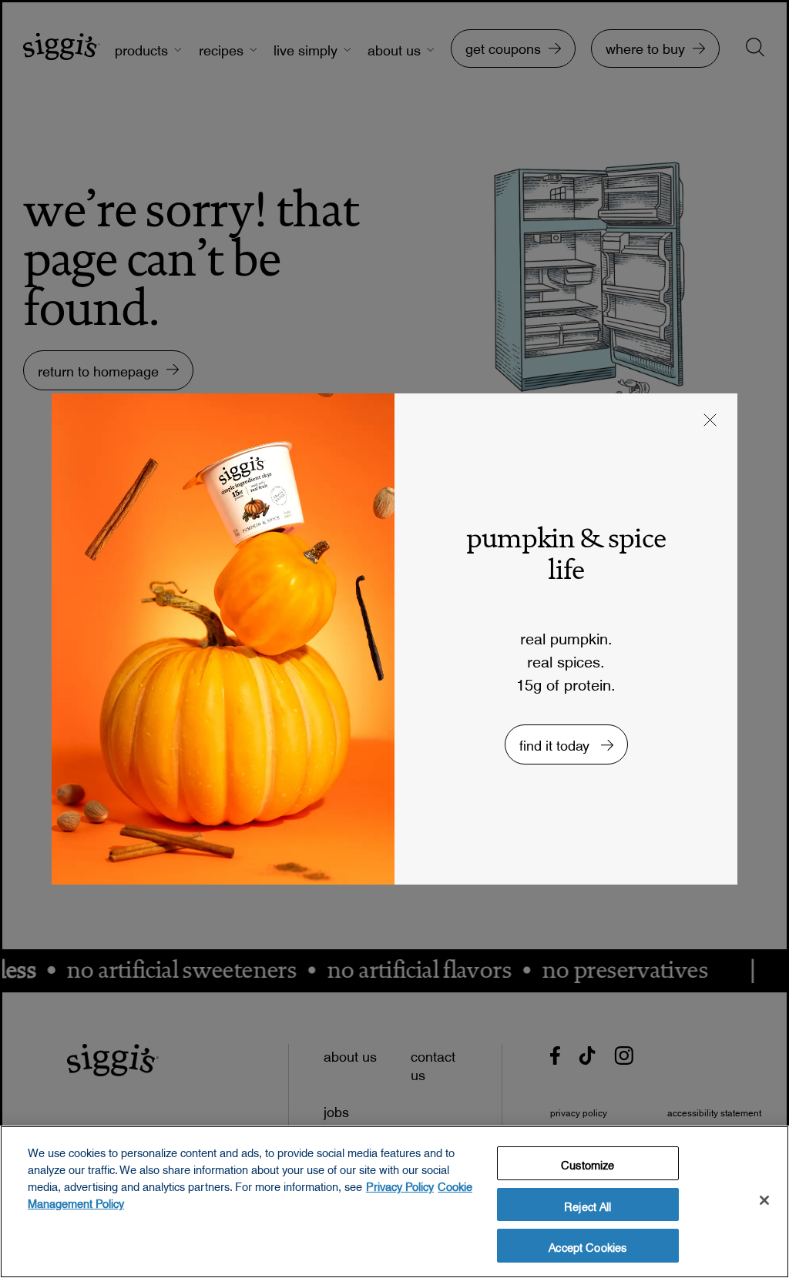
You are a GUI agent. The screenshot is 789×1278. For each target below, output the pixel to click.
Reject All (587, 1204)
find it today (556, 742)
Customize (587, 1163)
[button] (710, 422)
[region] (394, 1202)
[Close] (764, 1200)
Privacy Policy (400, 1184)
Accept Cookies (587, 1245)
